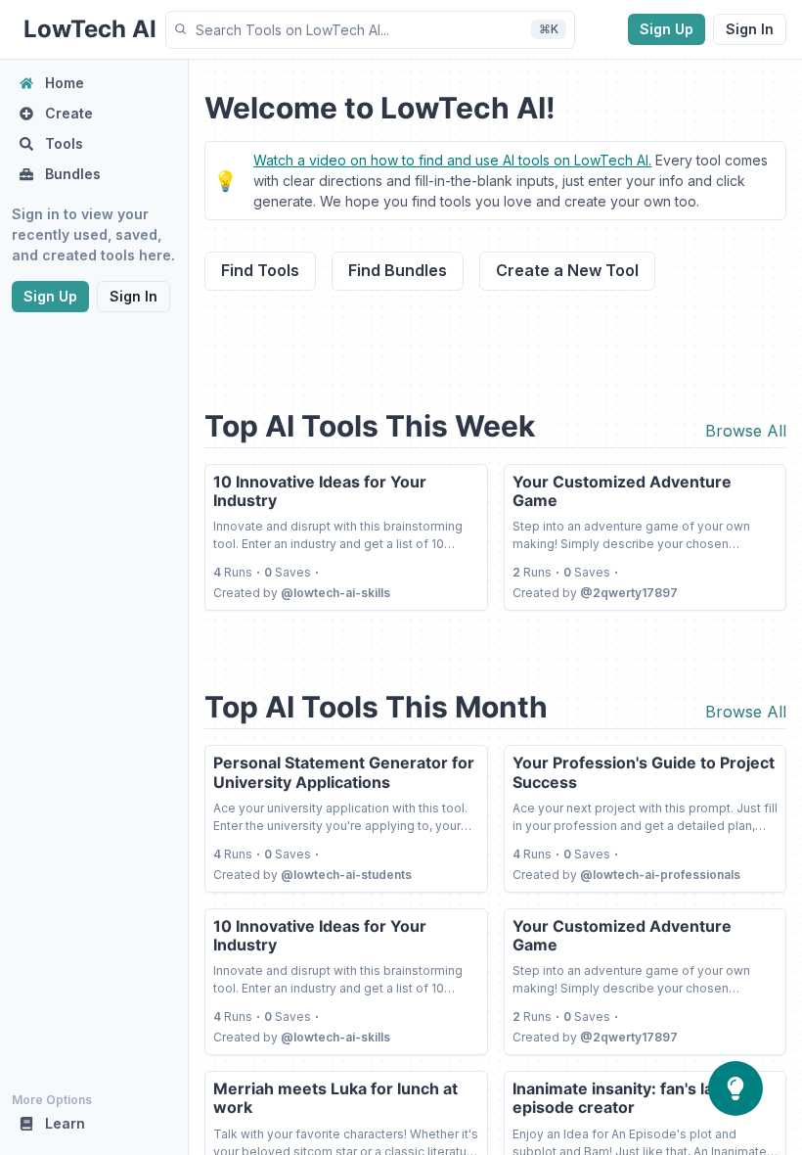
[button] (370, 30)
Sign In (750, 29)
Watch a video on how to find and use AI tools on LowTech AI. (452, 160)
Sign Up (666, 29)
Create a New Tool (567, 270)
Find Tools (260, 270)
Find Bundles (397, 270)
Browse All (745, 430)
